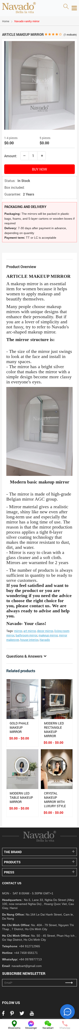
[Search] (66, 6)
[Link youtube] (31, 1014)
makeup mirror (48, 635)
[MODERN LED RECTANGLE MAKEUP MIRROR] (57, 699)
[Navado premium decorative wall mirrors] (19, 8)
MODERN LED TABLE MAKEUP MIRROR (21, 797)
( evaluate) (70, 34)
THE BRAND (13, 852)
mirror (18, 631)
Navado (45, 640)
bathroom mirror (26, 635)
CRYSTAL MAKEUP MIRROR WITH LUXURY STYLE (55, 799)
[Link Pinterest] (12, 1014)
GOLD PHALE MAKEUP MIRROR (19, 727)
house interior (29, 640)
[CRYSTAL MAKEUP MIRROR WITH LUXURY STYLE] (57, 769)
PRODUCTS (12, 862)
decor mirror (45, 631)
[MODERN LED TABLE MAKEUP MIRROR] (22, 769)
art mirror (29, 631)
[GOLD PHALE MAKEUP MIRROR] (22, 699)
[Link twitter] (22, 1014)
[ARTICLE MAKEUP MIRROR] (39, 128)
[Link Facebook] (3, 1014)
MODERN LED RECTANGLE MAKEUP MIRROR (54, 729)
